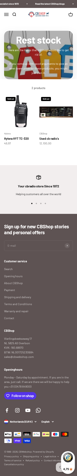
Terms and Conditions (18, 304)
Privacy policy (11, 456)
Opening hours (13, 276)
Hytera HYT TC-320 (16, 138)
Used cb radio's (49, 138)
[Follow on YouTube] (28, 410)
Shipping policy (31, 456)
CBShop (43, 133)
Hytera (7, 133)
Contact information (54, 460)
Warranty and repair (16, 311)
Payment (9, 290)
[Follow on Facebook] (7, 410)
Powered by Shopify (43, 451)
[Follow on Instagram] (17, 410)
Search (8, 269)
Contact (9, 318)
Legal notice (49, 456)
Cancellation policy (14, 464)
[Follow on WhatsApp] (38, 410)
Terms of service (12, 460)
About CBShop (13, 283)
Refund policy (32, 460)
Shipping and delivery (17, 297)
